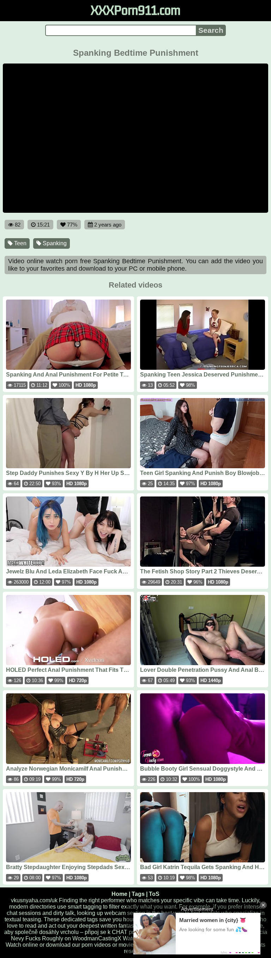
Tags (138, 894)
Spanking (54, 243)
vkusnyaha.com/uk (34, 900)
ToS (154, 894)
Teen (19, 243)
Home (119, 894)
